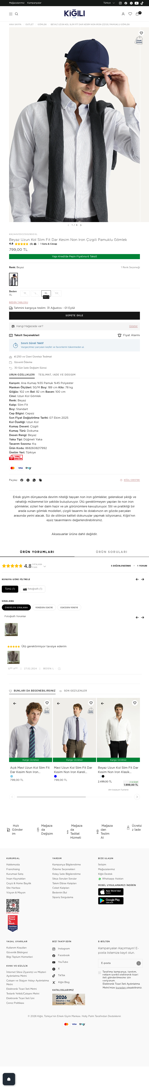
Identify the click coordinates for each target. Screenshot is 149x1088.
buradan (121, 988)
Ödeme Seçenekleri (63, 869)
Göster (133, 326)
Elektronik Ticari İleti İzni (20, 998)
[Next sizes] (129, 757)
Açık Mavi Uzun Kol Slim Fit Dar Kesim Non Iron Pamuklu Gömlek (30, 770)
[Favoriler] (130, 14)
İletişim (102, 865)
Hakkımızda (13, 865)
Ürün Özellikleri (22, 375)
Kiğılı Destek (132, 480)
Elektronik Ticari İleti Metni (21, 989)
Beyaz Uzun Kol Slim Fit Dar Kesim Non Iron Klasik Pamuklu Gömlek (118, 770)
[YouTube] (136, 3)
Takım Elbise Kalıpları (64, 883)
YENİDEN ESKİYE (44, 607)
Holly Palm (88, 1016)
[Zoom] (74, 124)
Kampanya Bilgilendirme (66, 865)
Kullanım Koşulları (16, 948)
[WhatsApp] (35, 480)
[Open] (9, 1079)
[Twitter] (131, 3)
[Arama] (16, 14)
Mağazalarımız (17, 3)
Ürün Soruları (111, 552)
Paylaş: (13, 480)
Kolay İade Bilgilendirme (66, 874)
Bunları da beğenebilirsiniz (35, 691)
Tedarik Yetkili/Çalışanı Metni (22, 994)
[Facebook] (125, 3)
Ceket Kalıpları (60, 888)
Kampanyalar (34, 3)
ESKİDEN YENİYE (69, 607)
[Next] (81, 225)
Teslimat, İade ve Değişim (56, 375)
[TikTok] (142, 3)
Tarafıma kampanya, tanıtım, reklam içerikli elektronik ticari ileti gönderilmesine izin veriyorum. (120, 976)
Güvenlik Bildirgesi (17, 952)
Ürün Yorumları (37, 552)
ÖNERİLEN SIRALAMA (16, 607)
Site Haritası (13, 888)
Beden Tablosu (18, 302)
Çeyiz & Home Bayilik (18, 883)
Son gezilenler (75, 691)
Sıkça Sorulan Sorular (64, 879)
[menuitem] (17, 3)
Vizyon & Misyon (15, 893)
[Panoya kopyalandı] (41, 480)
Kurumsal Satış (14, 874)
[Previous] (12, 797)
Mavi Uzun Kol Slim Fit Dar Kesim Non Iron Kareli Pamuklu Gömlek (73, 770)
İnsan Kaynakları (15, 879)
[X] (29, 480)
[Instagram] (120, 3)
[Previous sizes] (109, 757)
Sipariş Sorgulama (62, 897)
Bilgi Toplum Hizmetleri (19, 957)
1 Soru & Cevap (49, 244)
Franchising (13, 869)
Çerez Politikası (15, 1003)
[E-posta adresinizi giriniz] (138, 963)
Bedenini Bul (59, 893)
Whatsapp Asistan (112, 879)
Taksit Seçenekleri (26, 335)
